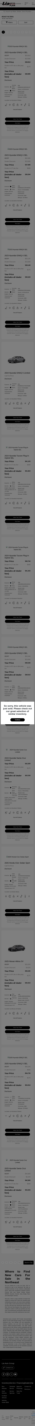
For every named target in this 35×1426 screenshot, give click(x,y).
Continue (17, 719)
